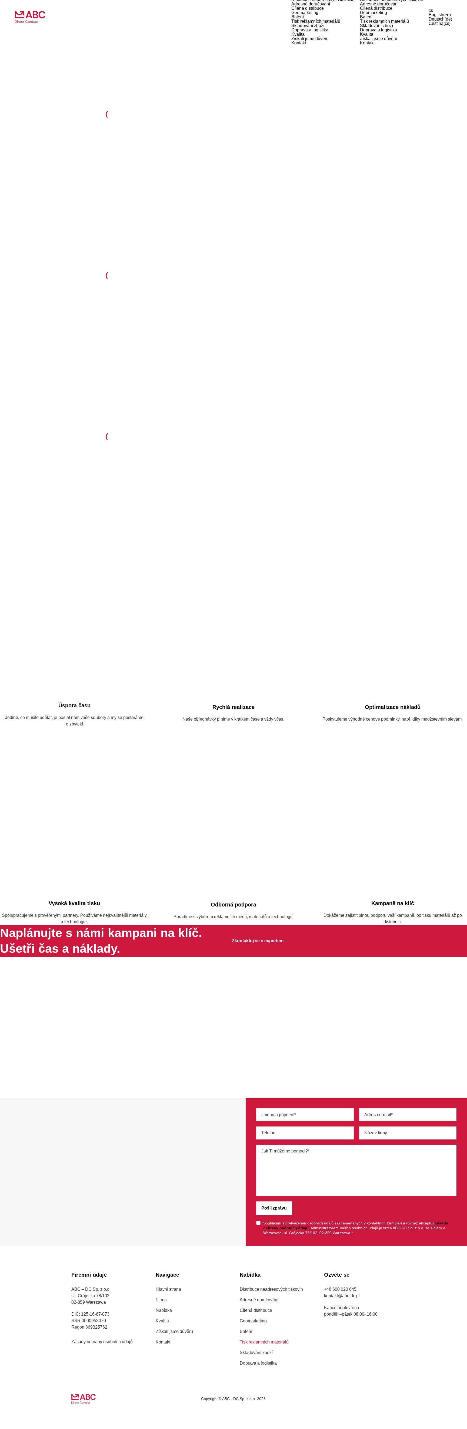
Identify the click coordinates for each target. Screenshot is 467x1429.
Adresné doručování (310, 4)
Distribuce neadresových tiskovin (271, 1289)
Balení (297, 17)
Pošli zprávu (274, 1208)
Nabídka (164, 1310)
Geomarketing (304, 12)
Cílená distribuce (307, 8)
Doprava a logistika (309, 30)
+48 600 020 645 (21, 1197)
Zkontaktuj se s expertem (257, 940)
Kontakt (298, 43)
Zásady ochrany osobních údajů (102, 1341)
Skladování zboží (307, 25)
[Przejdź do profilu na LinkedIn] (371, 1399)
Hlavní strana (168, 1289)
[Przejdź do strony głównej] (30, 17)
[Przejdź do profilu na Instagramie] (393, 1399)
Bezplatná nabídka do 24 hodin (282, 136)
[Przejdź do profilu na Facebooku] (382, 1399)
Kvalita (298, 34)
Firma (161, 1299)
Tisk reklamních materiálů (315, 21)
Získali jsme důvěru (310, 38)
